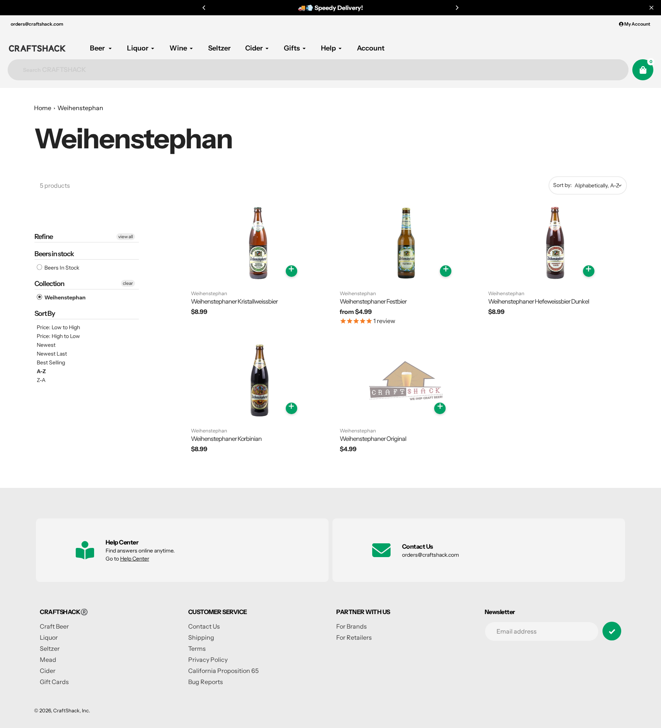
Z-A (41, 380)
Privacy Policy (208, 659)
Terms (197, 648)
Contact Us (204, 626)
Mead (48, 659)
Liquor (49, 637)
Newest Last (52, 353)
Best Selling (51, 362)
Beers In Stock (61, 267)
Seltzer (50, 648)
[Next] (457, 7)
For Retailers (354, 637)
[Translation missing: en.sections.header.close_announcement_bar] (651, 7)
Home (42, 108)
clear (128, 283)
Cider (47, 670)
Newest (46, 344)
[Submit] (611, 631)
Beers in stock (54, 254)
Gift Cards (54, 682)
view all (125, 236)
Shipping (201, 637)
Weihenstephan (80, 108)
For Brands (351, 626)
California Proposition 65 (223, 670)
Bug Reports (205, 682)
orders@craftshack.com (37, 24)
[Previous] (204, 7)
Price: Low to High (58, 327)
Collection (49, 284)
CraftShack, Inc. (71, 710)
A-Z (41, 371)
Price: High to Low (58, 336)
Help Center (134, 558)
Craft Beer (54, 626)
